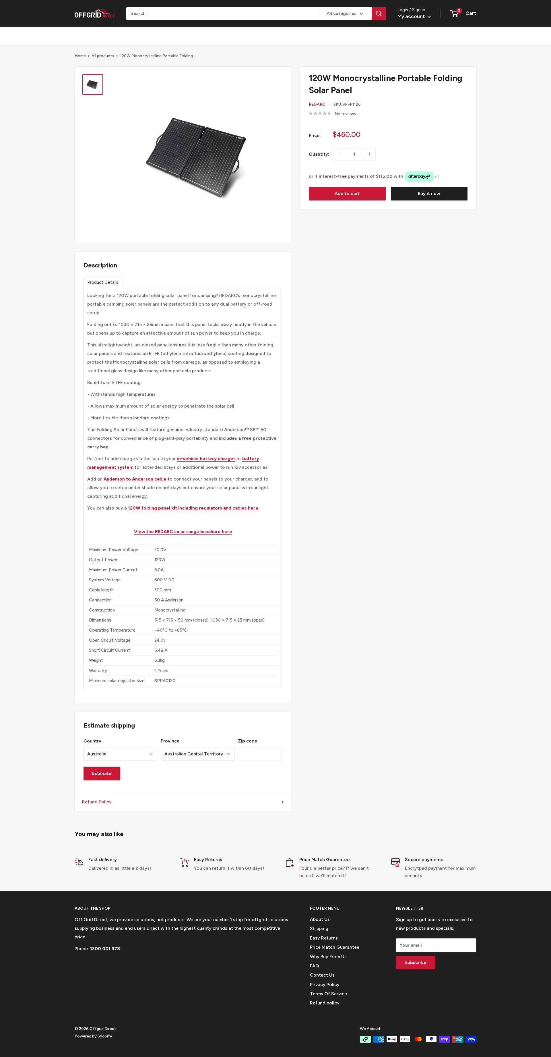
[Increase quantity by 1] (369, 154)
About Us (320, 919)
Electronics (207, 36)
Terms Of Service (328, 993)
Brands (82, 36)
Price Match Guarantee (334, 947)
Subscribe (415, 962)
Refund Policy (97, 802)
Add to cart (347, 193)
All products (103, 55)
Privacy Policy (324, 984)
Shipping (319, 928)
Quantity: (319, 154)
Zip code (247, 741)
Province (170, 741)
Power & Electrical (125, 36)
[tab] (103, 282)
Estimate (102, 773)
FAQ (314, 966)
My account (411, 16)
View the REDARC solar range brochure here (183, 531)
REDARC (317, 104)
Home (80, 55)
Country (92, 741)
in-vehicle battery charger (206, 458)
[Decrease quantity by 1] (339, 154)
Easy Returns (324, 938)
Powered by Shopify (93, 1036)
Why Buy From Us (328, 956)
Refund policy (324, 1003)
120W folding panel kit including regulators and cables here (193, 508)
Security (170, 36)
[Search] (379, 13)
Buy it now (429, 193)
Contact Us (322, 975)
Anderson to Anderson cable (135, 479)
